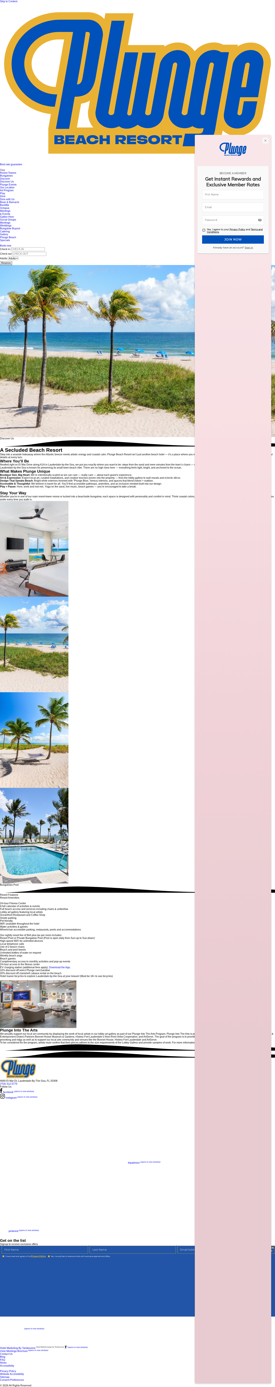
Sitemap (4, 1377)
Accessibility (7, 1365)
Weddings (5, 225)
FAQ (2, 1359)
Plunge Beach (8, 237)
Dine (2, 196)
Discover (5, 178)
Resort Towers (8, 172)
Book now (5, 245)
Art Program (7, 190)
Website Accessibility (12, 1374)
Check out (5, 253)
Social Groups (8, 219)
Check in (5, 249)
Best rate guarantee (11, 164)
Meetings (5, 222)
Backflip (4, 205)
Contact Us (6, 1354)
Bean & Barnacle (9, 202)
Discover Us (7, 181)
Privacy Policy (8, 1371)
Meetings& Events (5, 212)
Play (2, 193)
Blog (2, 1356)
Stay (2, 170)
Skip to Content (8, 1)
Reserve (6, 263)
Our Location (7, 187)
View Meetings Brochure (24, 1351)
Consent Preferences (12, 1380)
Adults (3, 258)
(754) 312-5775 (8, 1083)
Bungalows (6, 175)
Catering (5, 231)
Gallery (4, 234)
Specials (5, 240)
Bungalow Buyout (10, 228)
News (3, 1362)
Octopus (4, 208)
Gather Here (7, 216)
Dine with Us (7, 199)
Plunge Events (8, 184)
